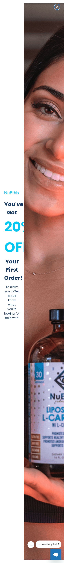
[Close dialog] (57, 7)
